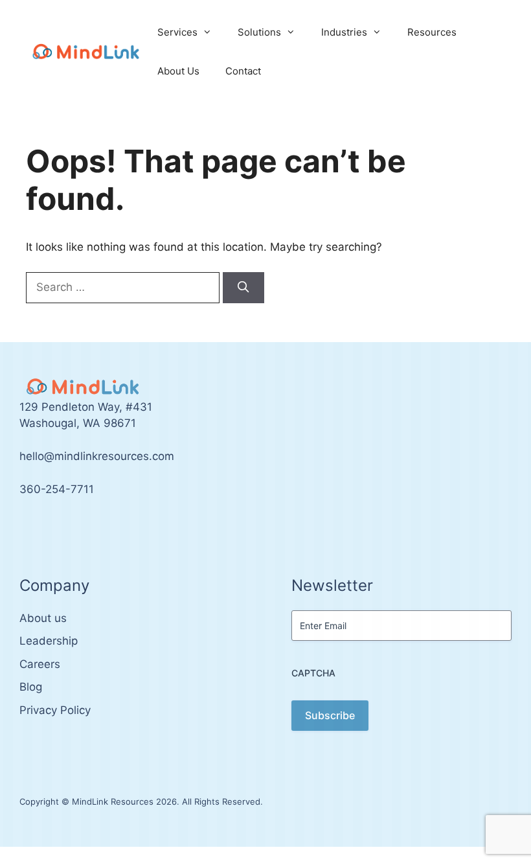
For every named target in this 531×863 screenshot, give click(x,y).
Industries (344, 32)
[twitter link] (23, 528)
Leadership (48, 640)
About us (43, 618)
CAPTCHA (313, 672)
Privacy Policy (55, 710)
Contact (243, 71)
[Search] (243, 287)
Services (177, 32)
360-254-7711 (56, 489)
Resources (432, 32)
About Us (178, 71)
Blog (30, 686)
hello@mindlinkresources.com (96, 456)
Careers (39, 664)
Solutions (259, 32)
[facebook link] (37, 528)
